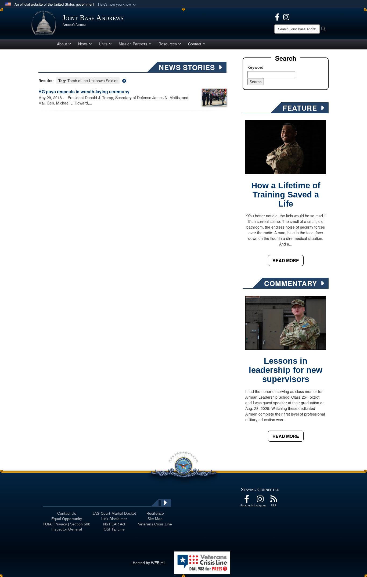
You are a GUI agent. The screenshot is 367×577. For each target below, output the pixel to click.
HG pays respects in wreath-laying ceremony (83, 91)
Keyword (255, 67)
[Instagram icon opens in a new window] (286, 16)
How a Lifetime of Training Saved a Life (285, 194)
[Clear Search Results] (132, 80)
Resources (168, 43)
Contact (194, 43)
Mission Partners (133, 43)
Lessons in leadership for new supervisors (285, 370)
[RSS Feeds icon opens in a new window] (273, 500)
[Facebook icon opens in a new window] (277, 16)
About (62, 43)
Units (103, 43)
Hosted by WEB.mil (149, 563)
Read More (285, 260)
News (83, 43)
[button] (117, 4)
